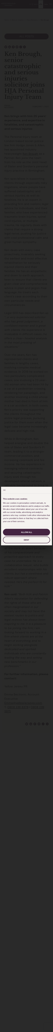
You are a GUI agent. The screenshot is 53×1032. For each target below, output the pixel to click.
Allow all (26, 532)
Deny (26, 540)
